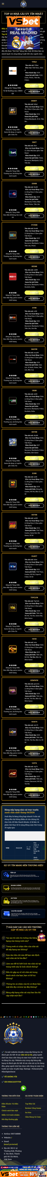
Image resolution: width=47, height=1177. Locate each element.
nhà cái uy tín (26, 1055)
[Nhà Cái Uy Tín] (23, 4)
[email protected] (11, 1144)
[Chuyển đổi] (4, 938)
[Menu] (3, 3)
